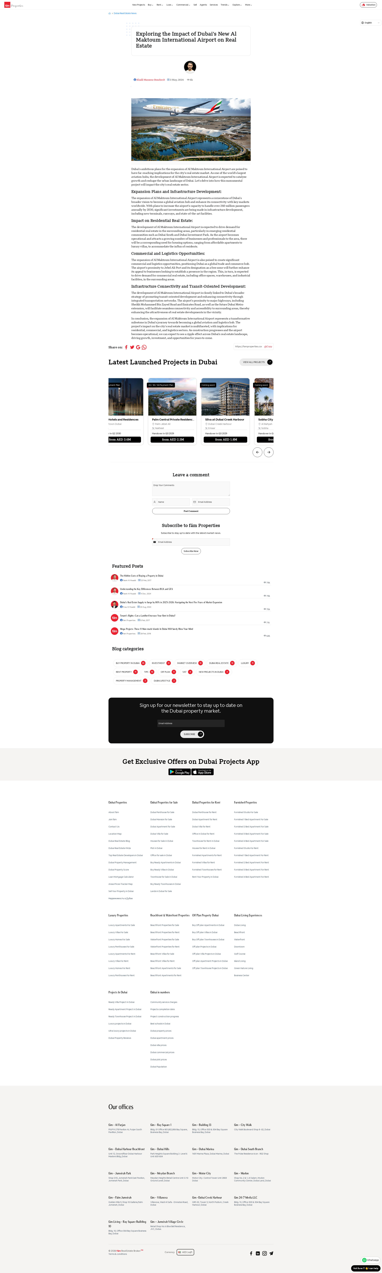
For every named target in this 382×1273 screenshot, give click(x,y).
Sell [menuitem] (195, 4)
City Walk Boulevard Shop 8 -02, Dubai (252, 1127)
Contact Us (113, 826)
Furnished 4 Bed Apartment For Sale (251, 841)
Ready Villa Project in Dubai (121, 1002)
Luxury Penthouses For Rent (121, 975)
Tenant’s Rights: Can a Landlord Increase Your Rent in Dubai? (147, 616)
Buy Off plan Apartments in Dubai (208, 925)
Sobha (154, 428)
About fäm (113, 812)
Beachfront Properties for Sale (164, 925)
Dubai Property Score (118, 869)
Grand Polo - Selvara (214, 419)
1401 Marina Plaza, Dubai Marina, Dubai (210, 1151)
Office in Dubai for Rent (203, 833)
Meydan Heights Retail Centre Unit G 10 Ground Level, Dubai (169, 1177)
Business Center (241, 975)
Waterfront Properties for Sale (164, 939)
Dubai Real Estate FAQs (119, 848)
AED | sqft (186, 1252)
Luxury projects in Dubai (119, 1023)
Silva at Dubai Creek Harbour (113, 419)
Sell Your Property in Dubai (121, 891)
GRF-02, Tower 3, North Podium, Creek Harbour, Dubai (210, 1201)
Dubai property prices (160, 1030)
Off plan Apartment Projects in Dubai (210, 961)
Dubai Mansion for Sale (161, 819)
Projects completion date (162, 1009)
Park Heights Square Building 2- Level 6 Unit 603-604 (168, 1153)
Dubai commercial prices (162, 1052)
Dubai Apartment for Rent (204, 819)
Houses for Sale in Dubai (161, 841)
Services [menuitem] (214, 4)
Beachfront (239, 932)
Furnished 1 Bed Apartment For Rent (251, 855)
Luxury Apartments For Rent (121, 954)
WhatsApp (373, 1260)
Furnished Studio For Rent (246, 848)
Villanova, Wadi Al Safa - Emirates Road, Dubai (169, 1201)
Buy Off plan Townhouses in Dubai (208, 939)
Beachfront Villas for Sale (162, 954)
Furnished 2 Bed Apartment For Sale (251, 826)
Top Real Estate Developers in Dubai (125, 855)
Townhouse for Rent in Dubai (205, 841)
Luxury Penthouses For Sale (121, 946)
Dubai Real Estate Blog (119, 841)
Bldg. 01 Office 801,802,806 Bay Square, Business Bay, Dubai (169, 1129)
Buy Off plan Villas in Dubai (204, 932)
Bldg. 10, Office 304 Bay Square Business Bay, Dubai (127, 1228)
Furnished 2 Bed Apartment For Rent (251, 862)
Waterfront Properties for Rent (165, 946)
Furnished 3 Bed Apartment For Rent (251, 869)
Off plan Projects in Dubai (204, 946)
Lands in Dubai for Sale (161, 891)
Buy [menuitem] (149, 4)
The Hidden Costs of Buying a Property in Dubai (141, 576)
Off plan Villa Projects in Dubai (206, 954)
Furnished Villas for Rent (203, 862)
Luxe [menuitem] (169, 4)
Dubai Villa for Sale (159, 833)
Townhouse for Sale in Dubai (163, 877)
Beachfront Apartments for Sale (165, 968)
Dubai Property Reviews (119, 1038)
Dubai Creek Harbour (109, 424)
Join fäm (112, 819)
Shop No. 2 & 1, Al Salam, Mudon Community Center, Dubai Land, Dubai (252, 1177)
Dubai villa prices (158, 1045)
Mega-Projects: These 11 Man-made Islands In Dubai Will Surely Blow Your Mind (156, 629)
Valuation (370, 4)
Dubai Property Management (122, 862)
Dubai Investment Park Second (221, 424)
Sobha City (154, 419)
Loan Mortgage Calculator (121, 877)
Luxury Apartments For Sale (121, 925)
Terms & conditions (117, 1254)
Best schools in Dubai (160, 1023)
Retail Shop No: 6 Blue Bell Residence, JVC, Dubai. (167, 1225)
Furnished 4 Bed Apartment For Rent (251, 877)
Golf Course (239, 954)
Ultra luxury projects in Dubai (122, 1030)
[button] (257, 452)
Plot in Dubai (156, 848)
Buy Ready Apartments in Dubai (165, 862)
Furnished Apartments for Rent (207, 855)
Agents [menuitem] (203, 4)
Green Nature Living (243, 968)
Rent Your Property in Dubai (205, 877)
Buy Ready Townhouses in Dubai (165, 884)
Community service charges (163, 1002)
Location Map (115, 833)
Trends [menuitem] (224, 4)
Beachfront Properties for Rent (165, 932)
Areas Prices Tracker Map (120, 884)
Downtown (239, 946)
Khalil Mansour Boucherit (150, 79)
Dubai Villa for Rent (201, 826)
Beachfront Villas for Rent (162, 961)
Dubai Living (240, 925)
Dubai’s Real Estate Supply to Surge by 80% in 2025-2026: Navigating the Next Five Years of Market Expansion (171, 602)
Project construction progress (164, 1016)
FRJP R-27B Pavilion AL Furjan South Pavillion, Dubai (125, 1129)
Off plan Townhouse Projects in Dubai (210, 968)
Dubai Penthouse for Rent (204, 812)
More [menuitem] (247, 4)
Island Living (240, 961)
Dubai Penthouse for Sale (162, 812)
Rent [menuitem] (159, 4)
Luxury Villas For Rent (118, 961)
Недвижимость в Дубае (120, 898)
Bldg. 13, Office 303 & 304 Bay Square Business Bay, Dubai (210, 1129)
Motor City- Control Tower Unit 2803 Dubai (209, 1177)
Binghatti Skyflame (266, 419)
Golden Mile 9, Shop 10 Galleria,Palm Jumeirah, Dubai (125, 1201)
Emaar (100, 428)
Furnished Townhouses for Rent (207, 869)
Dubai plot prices (158, 1059)
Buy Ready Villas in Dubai (162, 869)
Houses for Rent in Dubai (203, 848)
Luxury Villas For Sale (118, 932)
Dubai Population (158, 1066)
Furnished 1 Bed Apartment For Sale (251, 819)
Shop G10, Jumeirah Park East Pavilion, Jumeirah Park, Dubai (126, 1177)
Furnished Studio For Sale (246, 812)
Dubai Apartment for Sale (162, 826)
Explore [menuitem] (236, 4)
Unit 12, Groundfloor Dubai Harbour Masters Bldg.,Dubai (126, 1153)
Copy (269, 346)
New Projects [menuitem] (138, 4)
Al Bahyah (156, 424)
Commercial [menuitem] (182, 4)
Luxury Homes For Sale (119, 939)
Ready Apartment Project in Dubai (124, 1009)
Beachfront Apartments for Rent (165, 975)
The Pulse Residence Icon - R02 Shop (251, 1151)
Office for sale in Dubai (161, 855)
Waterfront (239, 939)
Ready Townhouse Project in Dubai (124, 1016)
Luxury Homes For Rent (119, 968)
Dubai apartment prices (161, 1038)
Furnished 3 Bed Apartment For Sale (251, 833)
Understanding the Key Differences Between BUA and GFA (146, 589)
